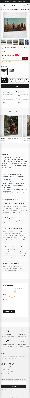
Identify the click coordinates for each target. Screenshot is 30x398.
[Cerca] (5, 5)
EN (24, 5)
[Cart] (28, 5)
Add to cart (15, 86)
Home (2, 9)
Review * (5, 299)
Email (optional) (18, 288)
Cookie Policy (11, 373)
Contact (3, 373)
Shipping (3, 371)
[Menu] (2, 5)
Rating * (4, 294)
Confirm (25, 58)
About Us (3, 369)
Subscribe (13, 386)
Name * (4, 288)
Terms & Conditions (12, 371)
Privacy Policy (9, 61)
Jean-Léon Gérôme (9, 9)
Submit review (9, 311)
